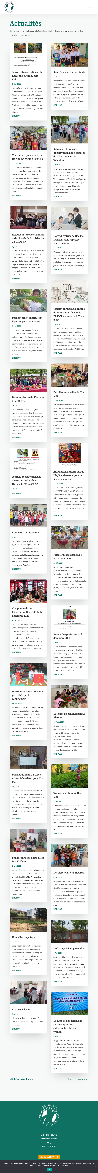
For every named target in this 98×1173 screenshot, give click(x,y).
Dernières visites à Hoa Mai (68, 872)
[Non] (95, 1166)
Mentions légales (49, 1138)
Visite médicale (21, 1009)
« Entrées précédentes (21, 1078)
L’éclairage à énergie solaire (68, 948)
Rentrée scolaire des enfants (69, 72)
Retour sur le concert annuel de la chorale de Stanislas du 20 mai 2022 (28, 238)
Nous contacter (49, 1157)
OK (50, 1169)
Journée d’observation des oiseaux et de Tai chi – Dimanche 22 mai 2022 (26, 480)
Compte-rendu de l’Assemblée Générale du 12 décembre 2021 (27, 611)
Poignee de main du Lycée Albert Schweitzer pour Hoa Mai (27, 778)
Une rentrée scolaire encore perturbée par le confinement (27, 695)
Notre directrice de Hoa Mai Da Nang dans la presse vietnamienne (68, 239)
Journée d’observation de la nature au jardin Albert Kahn (27, 75)
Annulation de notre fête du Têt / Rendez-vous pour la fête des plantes (68, 475)
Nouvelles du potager (24, 937)
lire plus (16, 116)
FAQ (49, 1142)
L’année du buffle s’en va (25, 532)
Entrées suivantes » (78, 1078)
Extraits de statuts (49, 1135)
